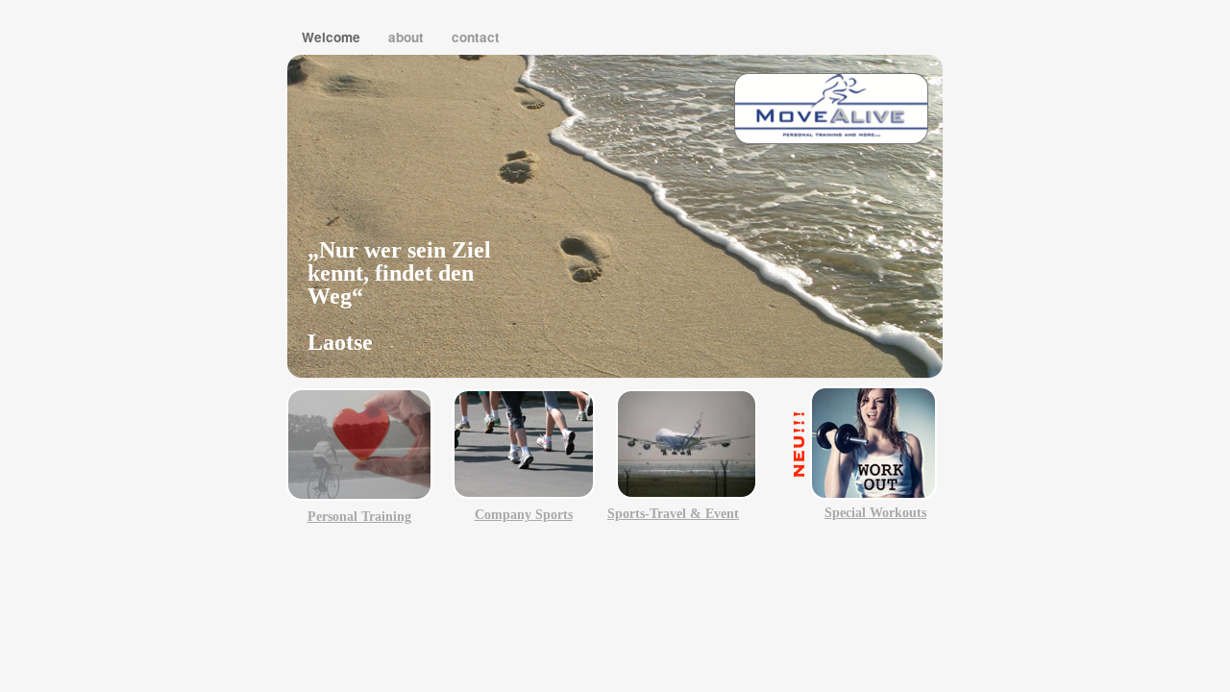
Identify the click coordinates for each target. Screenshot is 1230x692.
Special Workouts (875, 513)
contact (476, 37)
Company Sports (524, 514)
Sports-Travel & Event (673, 514)
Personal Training (359, 516)
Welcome (333, 37)
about (408, 37)
